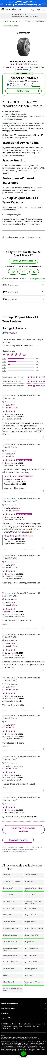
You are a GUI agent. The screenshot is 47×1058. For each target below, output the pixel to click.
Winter (5, 975)
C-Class (15, 768)
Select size (23, 91)
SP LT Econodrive (30, 908)
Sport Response (8, 969)
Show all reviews (18, 840)
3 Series (15, 605)
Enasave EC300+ (8, 895)
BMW (13, 405)
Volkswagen (15, 508)
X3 (13, 456)
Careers (15, 1028)
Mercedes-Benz (17, 766)
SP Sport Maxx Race (10, 935)
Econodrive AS (29, 881)
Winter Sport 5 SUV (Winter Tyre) (12, 989)
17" (23, 272)
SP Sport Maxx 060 (9, 922)
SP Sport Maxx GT (30, 922)
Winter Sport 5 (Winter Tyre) (32, 983)
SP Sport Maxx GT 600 (10, 928)
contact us (16, 849)
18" (34, 272)
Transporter (16, 510)
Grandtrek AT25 (8, 902)
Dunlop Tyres (26, 21)
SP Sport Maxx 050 (30, 915)
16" (13, 272)
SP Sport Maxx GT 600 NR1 (33, 928)
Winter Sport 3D (30, 975)
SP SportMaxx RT (30, 942)
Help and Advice (7, 1018)
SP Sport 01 (7, 915)
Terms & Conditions (25, 1024)
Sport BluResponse (31, 948)
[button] (32, 10)
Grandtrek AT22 (29, 895)
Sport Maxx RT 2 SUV (31, 962)
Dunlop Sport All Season (11, 881)
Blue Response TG (30, 875)
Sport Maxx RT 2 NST (10, 962)
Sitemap (36, 1026)
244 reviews (32, 64)
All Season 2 (7, 875)
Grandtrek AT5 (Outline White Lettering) (32, 902)
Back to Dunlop (11, 25)
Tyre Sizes (4, 1013)
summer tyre (35, 237)
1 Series (15, 407)
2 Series (15, 646)
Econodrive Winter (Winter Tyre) (33, 889)
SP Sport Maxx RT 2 (31, 935)
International (6, 1028)
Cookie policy (38, 1024)
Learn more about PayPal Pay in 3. (27, 1051)
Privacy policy (6, 1026)
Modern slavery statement (22, 1026)
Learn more (36, 86)
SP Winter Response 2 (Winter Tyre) (10, 949)
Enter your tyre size (23, 260)
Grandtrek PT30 (8, 908)
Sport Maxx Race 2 (30, 955)
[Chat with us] (23, 1053)
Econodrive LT (8, 888)
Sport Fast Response (10, 955)
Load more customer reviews (23, 829)
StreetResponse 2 (30, 969)
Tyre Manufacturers (13, 21)
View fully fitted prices (37, 279)
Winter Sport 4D (8, 982)
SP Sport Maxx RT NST (10, 942)
